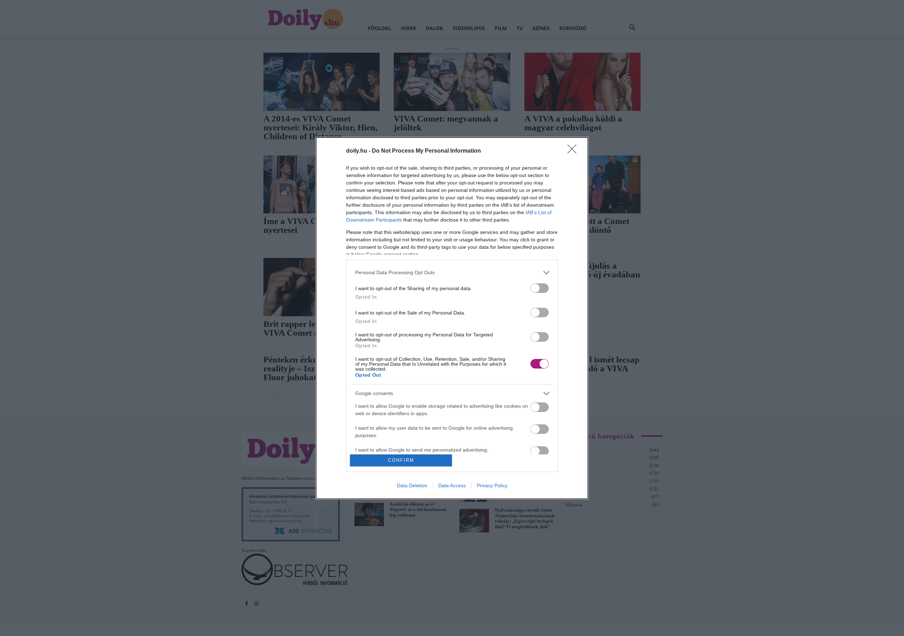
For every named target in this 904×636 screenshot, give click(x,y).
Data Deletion (412, 485)
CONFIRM (401, 460)
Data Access (452, 485)
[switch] (539, 288)
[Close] (574, 151)
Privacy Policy (492, 485)
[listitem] (452, 272)
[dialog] (452, 318)
